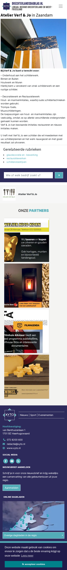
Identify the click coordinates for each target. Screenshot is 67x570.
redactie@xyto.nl (16, 444)
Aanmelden (11, 487)
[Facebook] (6, 461)
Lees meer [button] (27, 555)
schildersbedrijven (16, 161)
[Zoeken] (59, 175)
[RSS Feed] (18, 461)
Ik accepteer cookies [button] (33, 564)
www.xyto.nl (13, 448)
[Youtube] (12, 461)
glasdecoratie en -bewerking (22, 154)
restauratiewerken (16, 158)
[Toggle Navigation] (60, 6)
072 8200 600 (15, 439)
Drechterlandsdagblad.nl (27, 3)
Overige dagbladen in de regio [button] (20, 535)
